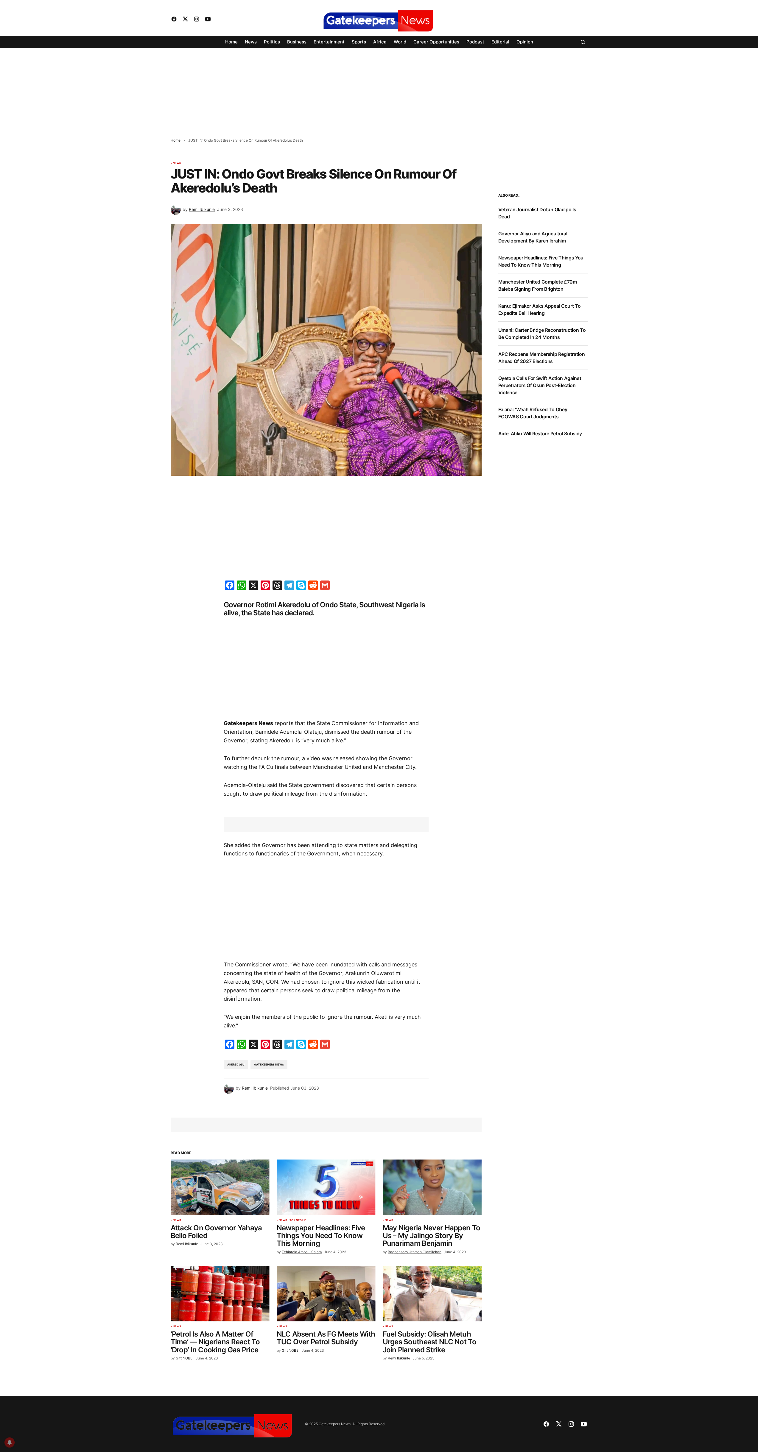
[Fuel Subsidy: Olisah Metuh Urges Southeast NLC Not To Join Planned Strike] (432, 1293)
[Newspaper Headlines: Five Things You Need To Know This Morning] (326, 1187)
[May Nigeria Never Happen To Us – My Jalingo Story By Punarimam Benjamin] (432, 1187)
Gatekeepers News (269, 1064)
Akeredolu (236, 1064)
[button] (583, 42)
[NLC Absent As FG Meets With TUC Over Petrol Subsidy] (326, 1293)
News (177, 163)
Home (175, 140)
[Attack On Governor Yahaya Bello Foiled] (220, 1187)
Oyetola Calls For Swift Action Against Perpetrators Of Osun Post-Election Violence (539, 385)
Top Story (297, 1220)
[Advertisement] (178, 89)
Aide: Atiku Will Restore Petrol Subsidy (540, 433)
